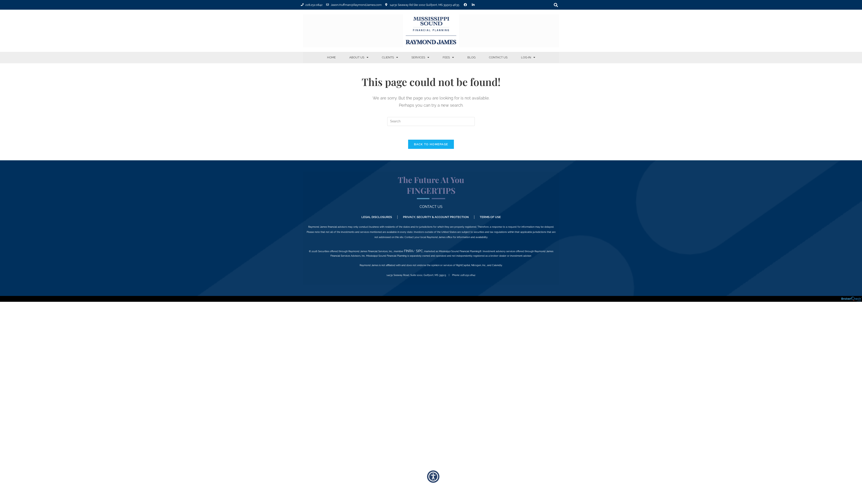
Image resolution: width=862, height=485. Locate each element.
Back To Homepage (431, 144)
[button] (555, 5)
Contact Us (498, 57)
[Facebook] (465, 4)
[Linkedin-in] (473, 4)
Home (331, 57)
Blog (471, 57)
